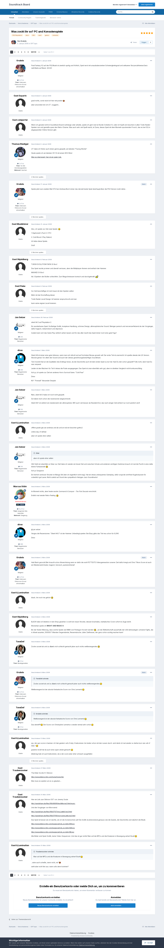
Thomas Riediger (20, 144)
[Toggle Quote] (34, 453)
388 (21, 370)
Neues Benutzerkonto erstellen (48, 905)
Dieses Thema (142, 12)
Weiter (33, 52)
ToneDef (20, 641)
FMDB (51, 12)
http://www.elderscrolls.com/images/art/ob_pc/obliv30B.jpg (53, 824)
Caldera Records (94, 12)
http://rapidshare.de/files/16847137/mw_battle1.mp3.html (51, 812)
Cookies (91, 933)
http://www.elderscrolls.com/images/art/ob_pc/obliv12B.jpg (52, 832)
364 (21, 337)
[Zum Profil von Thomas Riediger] (21, 152)
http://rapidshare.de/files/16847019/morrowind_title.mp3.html (53, 816)
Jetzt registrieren (147, 4)
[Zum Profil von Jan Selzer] (21, 325)
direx (20, 350)
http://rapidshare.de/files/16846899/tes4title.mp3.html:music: (53, 803)
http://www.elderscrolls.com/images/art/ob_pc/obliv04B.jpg (53, 828)
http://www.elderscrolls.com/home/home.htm (47, 777)
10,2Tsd (21, 509)
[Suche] (152, 12)
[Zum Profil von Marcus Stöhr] (21, 494)
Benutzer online (55, 17)
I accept (149, 943)
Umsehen (14, 12)
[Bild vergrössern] (64, 101)
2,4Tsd (21, 163)
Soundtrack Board (19, 4)
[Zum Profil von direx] (21, 358)
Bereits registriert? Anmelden (124, 4)
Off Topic (33, 43)
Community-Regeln (24, 17)
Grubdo (24, 41)
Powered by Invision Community (82, 936)
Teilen (134, 42)
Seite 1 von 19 (48, 52)
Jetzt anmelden (116, 905)
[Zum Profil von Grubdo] (13, 42)
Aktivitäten (25, 12)
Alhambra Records (77, 12)
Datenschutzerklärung (78, 933)
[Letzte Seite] (39, 52)
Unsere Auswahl (39, 12)
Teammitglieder (40, 17)
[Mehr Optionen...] (151, 60)
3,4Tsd (21, 80)
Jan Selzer (20, 317)
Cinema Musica (62, 12)
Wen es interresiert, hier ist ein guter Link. (46, 157)
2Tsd (21, 661)
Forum (11, 17)
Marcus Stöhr (20, 486)
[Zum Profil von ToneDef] (21, 649)
